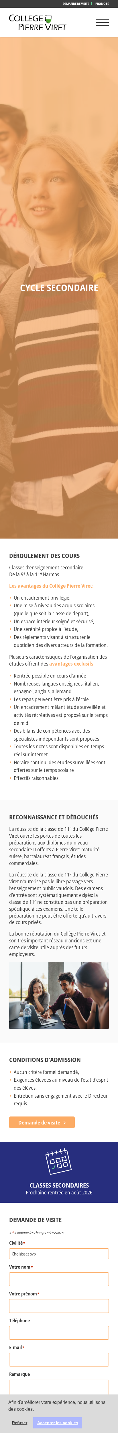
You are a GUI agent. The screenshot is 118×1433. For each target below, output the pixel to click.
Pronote (102, 3)
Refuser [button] (19, 1422)
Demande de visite (76, 3)
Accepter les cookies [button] (57, 1422)
